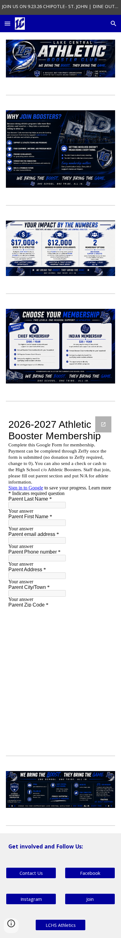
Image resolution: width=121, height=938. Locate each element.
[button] (7, 23)
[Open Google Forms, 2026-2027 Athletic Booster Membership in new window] (103, 424)
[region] (60, 7)
